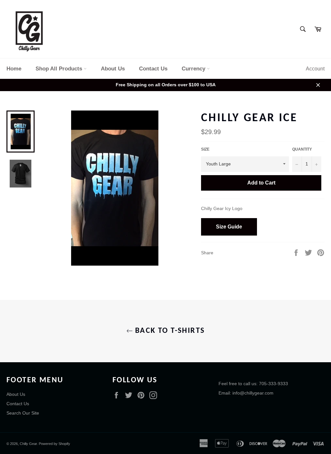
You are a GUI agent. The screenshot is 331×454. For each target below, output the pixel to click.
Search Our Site (22, 413)
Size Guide (229, 226)
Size (205, 149)
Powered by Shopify (54, 444)
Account (315, 68)
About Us (113, 69)
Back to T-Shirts (169, 331)
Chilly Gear (28, 444)
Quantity (302, 149)
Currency (194, 69)
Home (13, 69)
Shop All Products (60, 69)
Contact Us (153, 69)
